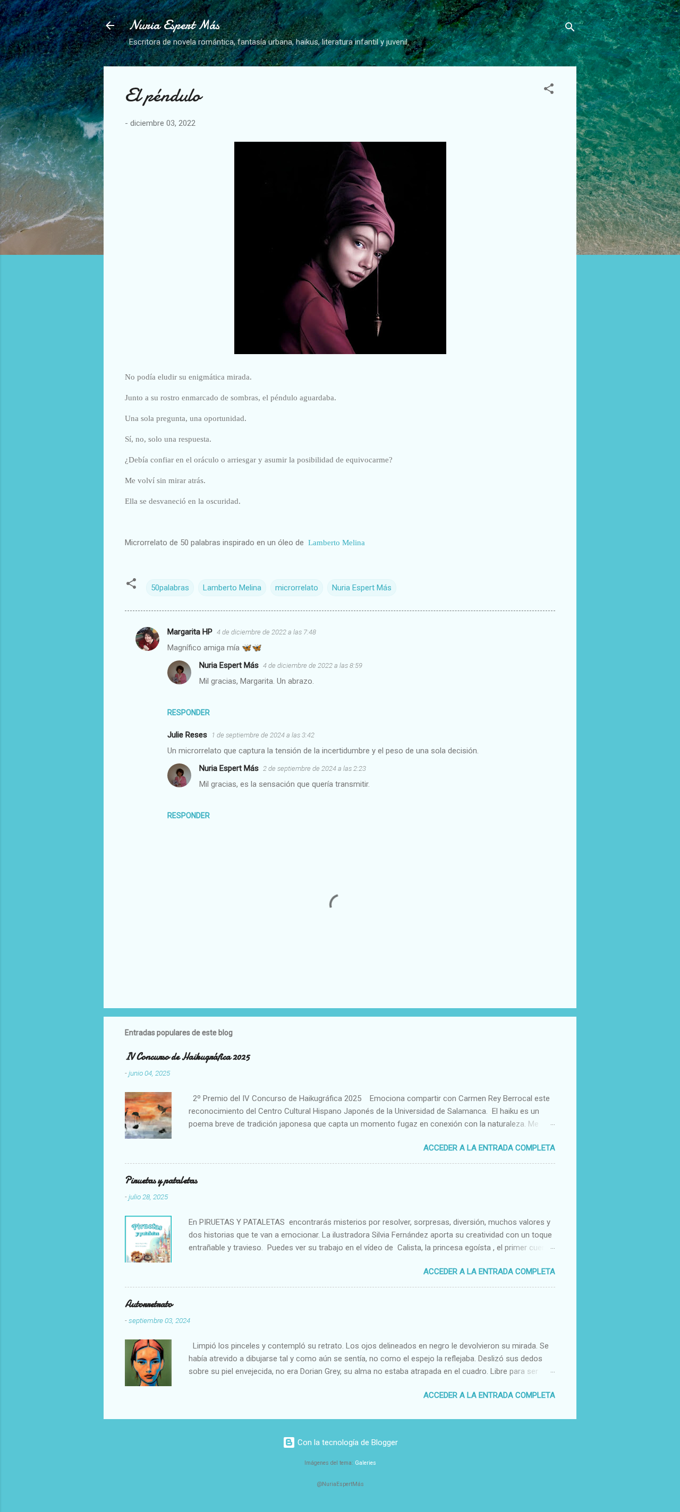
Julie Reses (187, 735)
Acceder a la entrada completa (489, 1148)
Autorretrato (148, 1304)
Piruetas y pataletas (161, 1180)
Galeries (365, 1462)
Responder (188, 712)
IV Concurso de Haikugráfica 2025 (187, 1056)
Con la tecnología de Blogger (346, 1442)
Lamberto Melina (336, 542)
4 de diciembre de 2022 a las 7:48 (266, 632)
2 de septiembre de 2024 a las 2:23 (314, 768)
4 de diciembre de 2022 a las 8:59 (312, 665)
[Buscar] (570, 29)
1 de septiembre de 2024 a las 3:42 (262, 735)
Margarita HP (189, 632)
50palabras (170, 587)
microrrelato (296, 587)
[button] (548, 90)
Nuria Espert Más (174, 25)
